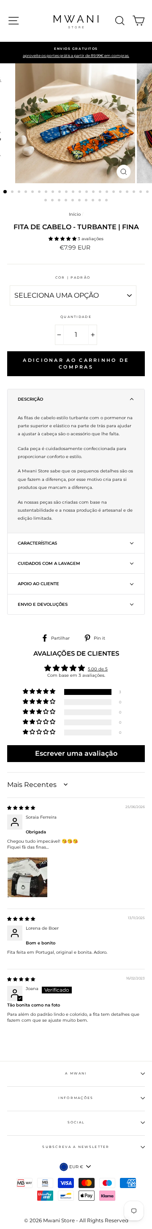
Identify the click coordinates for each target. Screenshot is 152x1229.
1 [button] (5, 192)
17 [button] (114, 192)
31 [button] (100, 201)
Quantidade (76, 317)
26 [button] (67, 201)
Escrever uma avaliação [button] (76, 753)
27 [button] (73, 201)
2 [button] (13, 192)
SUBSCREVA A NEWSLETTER (76, 1147)
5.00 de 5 (98, 669)
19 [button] (128, 192)
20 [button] (135, 192)
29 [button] (87, 201)
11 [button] (74, 192)
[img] (21, 808)
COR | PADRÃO (73, 277)
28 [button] (80, 201)
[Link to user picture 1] (27, 877)
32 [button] (107, 201)
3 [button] (20, 192)
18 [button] (121, 192)
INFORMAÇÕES (75, 1098)
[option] (76, 53)
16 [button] (108, 192)
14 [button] (94, 192)
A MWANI (76, 1073)
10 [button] (67, 192)
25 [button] (60, 201)
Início (75, 214)
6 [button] (40, 192)
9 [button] (60, 192)
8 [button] (54, 192)
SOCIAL (76, 1122)
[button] (63, 238)
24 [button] (53, 201)
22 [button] (148, 192)
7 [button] (47, 192)
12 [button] (81, 192)
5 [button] (33, 192)
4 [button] (26, 192)
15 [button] (101, 192)
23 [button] (46, 201)
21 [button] (141, 192)
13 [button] (87, 192)
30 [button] (94, 201)
